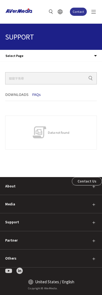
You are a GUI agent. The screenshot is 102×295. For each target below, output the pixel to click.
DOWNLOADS (17, 94)
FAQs (36, 94)
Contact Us (87, 181)
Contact (78, 12)
